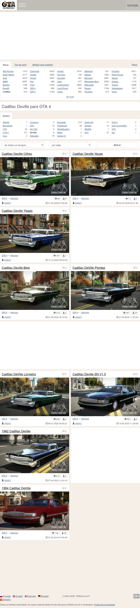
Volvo (114, 91)
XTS (114, 129)
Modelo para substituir (42, 64)
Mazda (88, 74)
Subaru (115, 81)
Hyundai (61, 78)
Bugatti (6, 88)
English (19, 596)
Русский (7, 596)
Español (7, 599)
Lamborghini (63, 84)
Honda (60, 71)
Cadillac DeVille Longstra (19, 374)
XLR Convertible (119, 125)
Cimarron (34, 122)
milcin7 (7, 202)
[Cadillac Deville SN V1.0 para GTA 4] (105, 397)
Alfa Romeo (8, 71)
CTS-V (6, 132)
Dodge (33, 74)
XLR (87, 132)
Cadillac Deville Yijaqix (17, 210)
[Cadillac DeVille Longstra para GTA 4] (34, 397)
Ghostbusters (63, 129)
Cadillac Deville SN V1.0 (89, 374)
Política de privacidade (104, 604)
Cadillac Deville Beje (16, 267)
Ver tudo (70, 96)
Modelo (6, 115)
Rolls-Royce (117, 74)
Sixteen (88, 125)
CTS (5, 129)
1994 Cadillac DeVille (16, 488)
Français (32, 596)
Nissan (88, 88)
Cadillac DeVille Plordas (89, 267)
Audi (5, 78)
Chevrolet (34, 71)
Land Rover (62, 88)
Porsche (115, 71)
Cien (5, 135)
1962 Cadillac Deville (16, 431)
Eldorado (34, 135)
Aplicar (117, 145)
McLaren (89, 78)
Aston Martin (8, 74)
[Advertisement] (70, 36)
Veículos (14, 198)
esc (113, 132)
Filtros (134, 64)
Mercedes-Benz (92, 81)
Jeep (59, 81)
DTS (32, 125)
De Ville (33, 129)
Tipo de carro (20, 64)
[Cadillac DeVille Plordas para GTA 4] (105, 290)
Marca (6, 64)
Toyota (115, 84)
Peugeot (88, 91)
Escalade (61, 122)
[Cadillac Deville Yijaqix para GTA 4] (34, 233)
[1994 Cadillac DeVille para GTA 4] (34, 511)
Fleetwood (62, 125)
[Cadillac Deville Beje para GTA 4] (34, 290)
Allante (6, 122)
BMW (5, 81)
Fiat (31, 81)
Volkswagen (117, 88)
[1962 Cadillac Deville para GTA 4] (34, 454)
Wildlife (88, 129)
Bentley (6, 84)
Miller (59, 132)
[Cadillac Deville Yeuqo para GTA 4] (105, 176)
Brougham (7, 125)
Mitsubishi (89, 84)
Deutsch (45, 596)
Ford (32, 84)
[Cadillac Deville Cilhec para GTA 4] (34, 176)
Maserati (89, 71)
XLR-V (115, 122)
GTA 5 (33, 91)
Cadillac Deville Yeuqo (88, 153)
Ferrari (33, 78)
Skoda (115, 78)
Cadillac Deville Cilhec (17, 153)
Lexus (60, 91)
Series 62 (89, 122)
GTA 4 (33, 88)
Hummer (61, 74)
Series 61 (61, 135)
